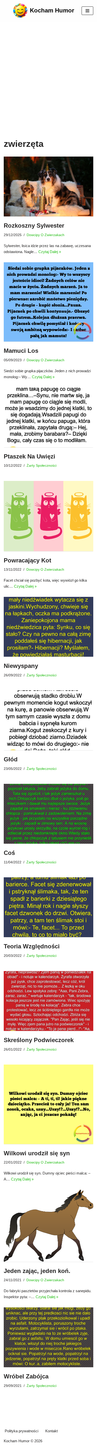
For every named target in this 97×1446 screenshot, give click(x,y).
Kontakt (51, 1431)
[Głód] (48, 720)
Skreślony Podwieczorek (39, 1040)
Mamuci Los (21, 350)
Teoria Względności (32, 946)
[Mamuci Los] (48, 302)
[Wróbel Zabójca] (48, 1337)
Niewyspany (21, 665)
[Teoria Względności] (48, 907)
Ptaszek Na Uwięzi (29, 456)
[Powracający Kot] (48, 516)
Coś (9, 852)
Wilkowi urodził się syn (37, 1153)
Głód (11, 759)
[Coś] (48, 814)
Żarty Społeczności (41, 465)
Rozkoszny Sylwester (34, 225)
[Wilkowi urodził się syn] (48, 1104)
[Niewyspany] (48, 627)
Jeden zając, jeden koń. (37, 1270)
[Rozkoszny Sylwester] (48, 186)
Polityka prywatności (21, 1431)
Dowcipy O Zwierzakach (45, 235)
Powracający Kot (27, 560)
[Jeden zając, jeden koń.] (48, 1226)
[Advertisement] (48, 87)
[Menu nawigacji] (87, 10)
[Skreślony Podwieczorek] (48, 1001)
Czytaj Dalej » (49, 252)
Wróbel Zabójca (26, 1376)
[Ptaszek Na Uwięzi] (48, 417)
